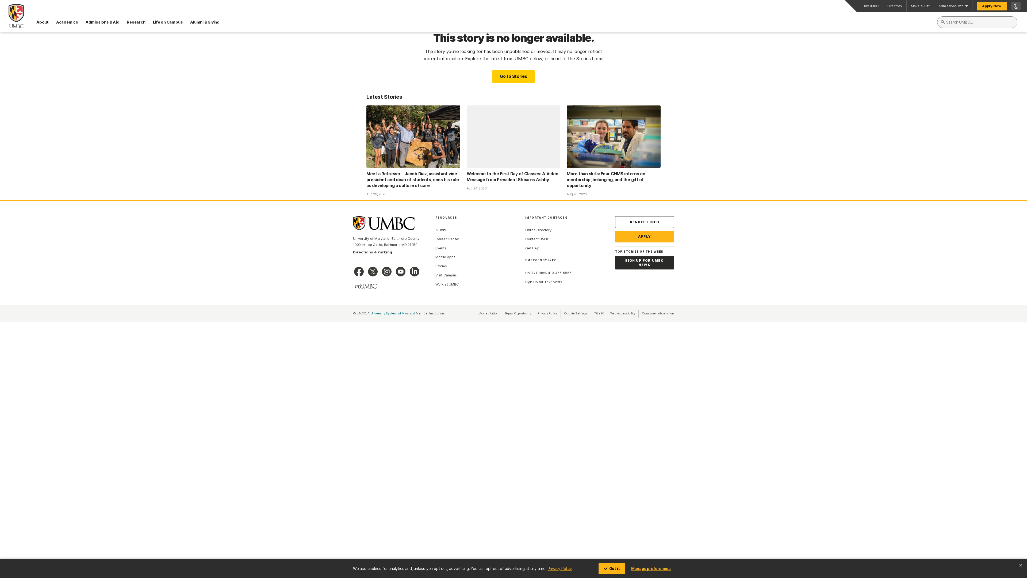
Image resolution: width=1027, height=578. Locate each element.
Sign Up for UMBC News (644, 262)
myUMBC (871, 6)
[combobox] (977, 22)
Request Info (644, 222)
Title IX (600, 313)
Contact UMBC (537, 239)
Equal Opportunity (519, 313)
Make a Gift (920, 6)
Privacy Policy (560, 568)
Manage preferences (651, 568)
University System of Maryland (392, 313)
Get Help (532, 248)
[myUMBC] (366, 286)
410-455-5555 (559, 273)
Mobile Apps (445, 257)
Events (440, 248)
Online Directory (538, 230)
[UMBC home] (12, 16)
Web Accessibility (624, 313)
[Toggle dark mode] (1016, 6)
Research (136, 22)
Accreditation (489, 313)
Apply (644, 236)
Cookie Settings (576, 313)
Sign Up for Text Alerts (543, 282)
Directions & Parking (372, 252)
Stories (441, 266)
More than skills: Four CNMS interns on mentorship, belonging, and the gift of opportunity (606, 179)
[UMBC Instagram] (387, 271)
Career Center (447, 239)
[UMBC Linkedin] (414, 271)
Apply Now (991, 6)
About (42, 22)
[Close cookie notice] (1020, 565)
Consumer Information (658, 313)
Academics (67, 22)
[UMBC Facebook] (359, 271)
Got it (614, 568)
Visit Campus (446, 275)
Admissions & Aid (102, 22)
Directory (894, 6)
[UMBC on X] (373, 271)
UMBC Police (535, 273)
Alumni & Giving (205, 22)
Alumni (440, 230)
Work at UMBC (447, 284)
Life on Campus (168, 22)
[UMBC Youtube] (401, 271)
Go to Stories (513, 76)
